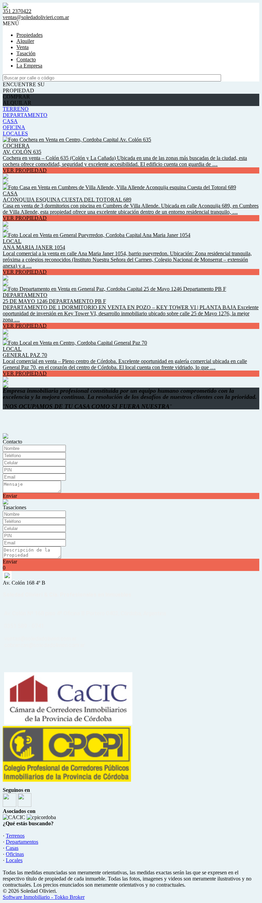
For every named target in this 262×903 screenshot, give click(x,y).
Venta (22, 47)
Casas (12, 848)
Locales (14, 860)
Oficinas (15, 854)
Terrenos (15, 836)
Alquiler (25, 41)
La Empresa (29, 66)
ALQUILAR (17, 103)
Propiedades (29, 35)
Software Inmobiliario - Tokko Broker (44, 897)
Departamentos (22, 842)
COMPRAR (16, 97)
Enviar (10, 496)
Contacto (26, 59)
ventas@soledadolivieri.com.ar (36, 17)
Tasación (25, 53)
